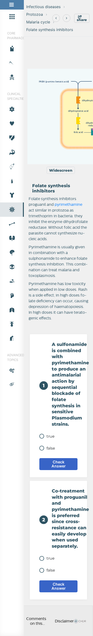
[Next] (66, 18)
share (82, 20)
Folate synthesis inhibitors (49, 29)
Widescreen (60, 170)
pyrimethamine (68, 205)
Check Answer (59, 464)
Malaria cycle (38, 22)
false (50, 448)
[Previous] (56, 18)
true (50, 436)
